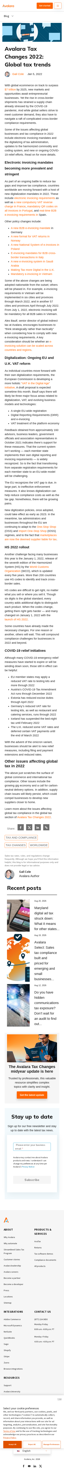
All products (40, 1266)
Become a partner (12, 1278)
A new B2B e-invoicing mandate (30, 228)
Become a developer (13, 1284)
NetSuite (8, 1331)
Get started (44, 5)
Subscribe (32, 1180)
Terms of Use (9, 1431)
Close (59, 1399)
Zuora (6, 1362)
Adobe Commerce (12, 1319)
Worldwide (39, 845)
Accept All (12, 1444)
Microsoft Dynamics (13, 1325)
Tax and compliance (21, 837)
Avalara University (12, 1391)
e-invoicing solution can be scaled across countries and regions (29, 345)
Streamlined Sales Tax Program (14, 1251)
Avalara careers (11, 1271)
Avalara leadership (12, 1265)
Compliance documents (45, 1260)
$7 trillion (10, 89)
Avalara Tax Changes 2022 (34, 817)
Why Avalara (9, 1237)
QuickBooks (9, 1337)
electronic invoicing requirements (34, 198)
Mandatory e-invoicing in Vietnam (31, 274)
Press (6, 1290)
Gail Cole (18, 74)
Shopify (7, 1350)
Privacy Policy (9, 1437)
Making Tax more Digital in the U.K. (33, 269)
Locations (8, 1296)
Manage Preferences (51, 1444)
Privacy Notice (28, 1166)
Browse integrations (13, 1368)
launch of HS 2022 (16, 619)
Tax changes (16, 845)
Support (7, 1385)
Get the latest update (32, 1095)
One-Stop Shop (46, 526)
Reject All (32, 1444)
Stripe (6, 1356)
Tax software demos (43, 1253)
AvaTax (37, 1241)
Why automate (10, 1243)
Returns (38, 1247)
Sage (6, 1344)
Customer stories (12, 1259)
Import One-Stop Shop (33, 531)
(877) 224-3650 (41, 1319)
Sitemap (7, 1302)
